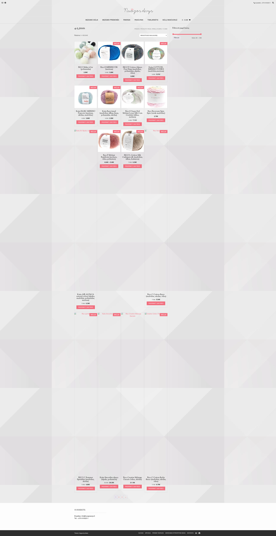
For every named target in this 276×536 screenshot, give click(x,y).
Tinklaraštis (152, 20)
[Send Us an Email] (2, 2)
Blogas (141, 533)
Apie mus (148, 533)
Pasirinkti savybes (85, 76)
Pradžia (137, 29)
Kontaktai (190, 533)
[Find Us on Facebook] (5, 2)
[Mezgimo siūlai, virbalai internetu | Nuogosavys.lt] (138, 10)
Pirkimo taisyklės (158, 533)
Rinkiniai (126, 20)
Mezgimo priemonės (110, 20)
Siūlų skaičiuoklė (169, 20)
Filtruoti (176, 38)
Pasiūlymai (139, 20)
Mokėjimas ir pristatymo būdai (175, 533)
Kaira (86, 533)
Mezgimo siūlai (91, 20)
